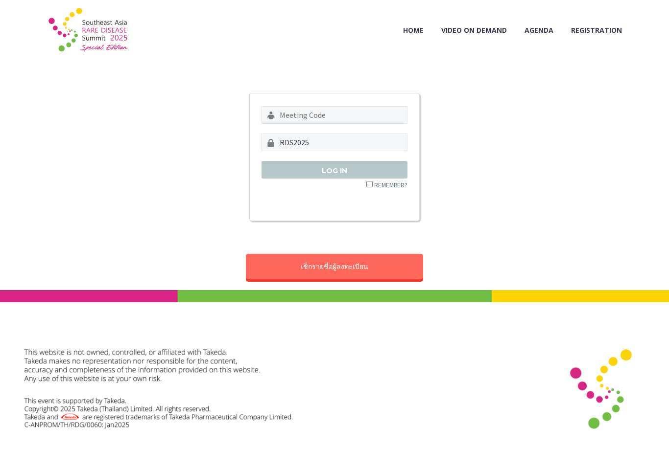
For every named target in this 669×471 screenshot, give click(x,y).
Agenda (539, 30)
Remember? (390, 185)
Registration (596, 30)
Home (413, 30)
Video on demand (474, 30)
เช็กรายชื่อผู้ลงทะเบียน (334, 266)
